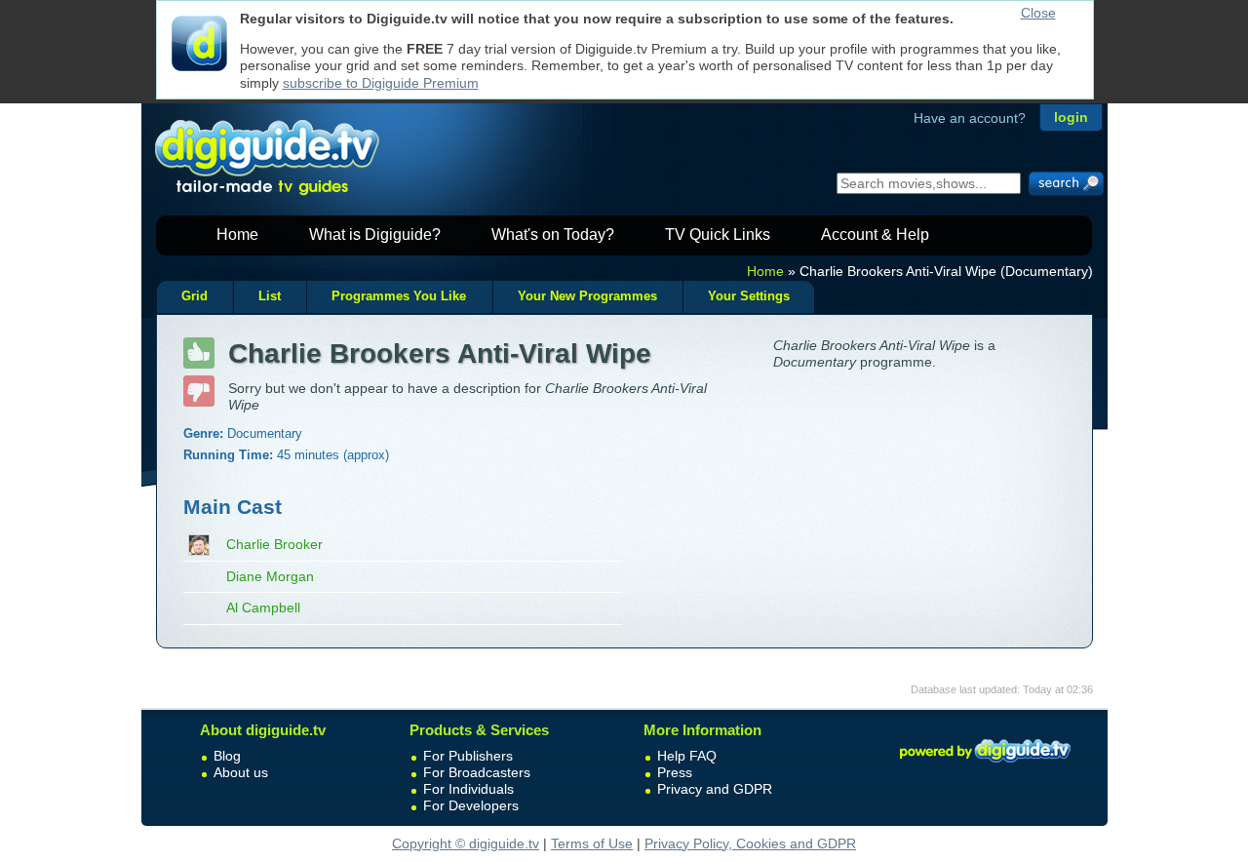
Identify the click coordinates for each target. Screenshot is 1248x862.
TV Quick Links (717, 234)
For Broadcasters (476, 772)
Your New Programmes (587, 296)
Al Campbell (263, 607)
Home (237, 234)
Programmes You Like (399, 296)
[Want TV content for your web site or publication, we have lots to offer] (984, 765)
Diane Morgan (270, 576)
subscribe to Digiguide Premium (381, 83)
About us (241, 772)
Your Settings (749, 296)
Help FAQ (687, 756)
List (269, 296)
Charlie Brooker (274, 544)
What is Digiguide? (375, 234)
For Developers (471, 805)
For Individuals (468, 789)
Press (674, 772)
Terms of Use (592, 843)
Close (1038, 12)
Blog (227, 756)
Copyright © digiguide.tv (465, 843)
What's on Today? (552, 234)
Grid (194, 296)
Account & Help (875, 234)
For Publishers (468, 756)
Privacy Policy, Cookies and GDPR (750, 843)
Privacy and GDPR (714, 789)
